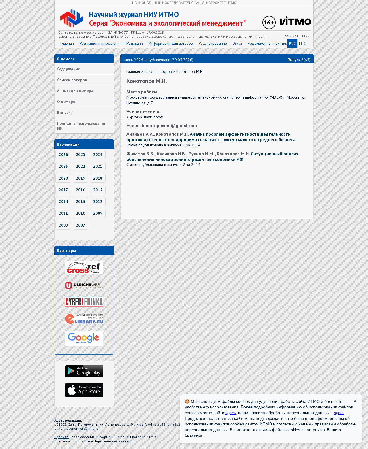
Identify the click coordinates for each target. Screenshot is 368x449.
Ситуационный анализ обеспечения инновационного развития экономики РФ (212, 156)
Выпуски (65, 112)
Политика (62, 441)
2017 (63, 190)
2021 (97, 166)
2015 (97, 190)
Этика (237, 43)
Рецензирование (213, 43)
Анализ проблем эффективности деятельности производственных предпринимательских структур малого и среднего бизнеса (211, 136)
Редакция (134, 43)
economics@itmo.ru (82, 428)
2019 (80, 178)
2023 (63, 166)
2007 (80, 225)
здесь (230, 412)
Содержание (68, 68)
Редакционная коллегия (100, 43)
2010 (80, 213)
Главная (67, 43)
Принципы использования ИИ (81, 126)
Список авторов (72, 79)
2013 (80, 201)
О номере (66, 101)
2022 (80, 166)
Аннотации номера (75, 90)
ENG (302, 43)
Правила (61, 437)
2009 (97, 213)
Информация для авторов (171, 43)
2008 (63, 225)
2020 (63, 178)
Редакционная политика (268, 43)
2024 (97, 154)
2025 (80, 154)
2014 (63, 201)
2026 (63, 154)
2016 (80, 190)
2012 (97, 201)
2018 (97, 178)
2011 (63, 213)
